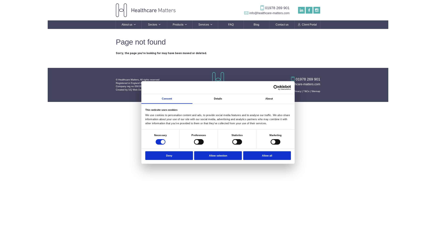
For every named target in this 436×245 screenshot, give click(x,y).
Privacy (297, 91)
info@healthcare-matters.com (269, 13)
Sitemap (315, 91)
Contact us (282, 24)
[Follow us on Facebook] (309, 10)
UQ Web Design (137, 89)
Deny (169, 155)
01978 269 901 (277, 8)
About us (127, 24)
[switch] (199, 142)
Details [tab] (218, 98)
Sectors (153, 24)
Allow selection (218, 155)
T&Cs (306, 91)
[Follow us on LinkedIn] (301, 10)
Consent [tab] (167, 98)
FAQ (231, 24)
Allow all (267, 155)
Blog (256, 24)
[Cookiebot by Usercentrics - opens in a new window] (276, 87)
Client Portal (309, 24)
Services (204, 24)
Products (178, 24)
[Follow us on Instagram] (316, 10)
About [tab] (269, 98)
